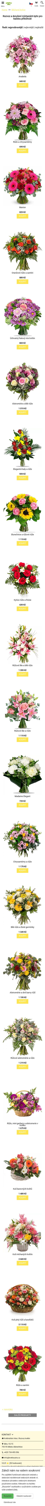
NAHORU (8, 1409)
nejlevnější (29, 27)
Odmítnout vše (10, 1502)
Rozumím (8, 1496)
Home (4, 10)
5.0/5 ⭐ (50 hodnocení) (12, 1463)
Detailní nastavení (24, 1496)
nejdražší (39, 27)
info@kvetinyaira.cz (12, 1458)
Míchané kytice (18, 10)
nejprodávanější (15, 27)
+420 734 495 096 (11, 1452)
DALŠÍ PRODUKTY (22, 1415)
